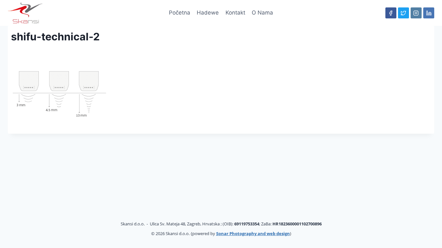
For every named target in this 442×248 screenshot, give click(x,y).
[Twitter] (403, 12)
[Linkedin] (428, 12)
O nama (262, 12)
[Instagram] (416, 12)
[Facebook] (390, 12)
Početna (179, 12)
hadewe (208, 12)
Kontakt (235, 12)
